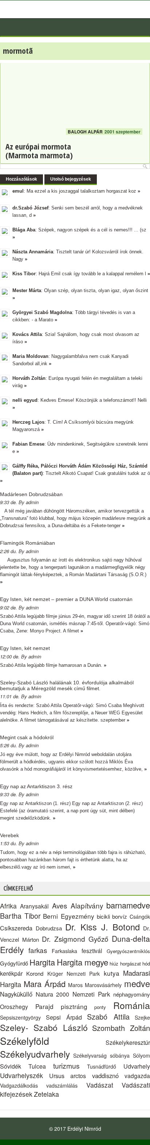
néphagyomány (131, 994)
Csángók (140, 916)
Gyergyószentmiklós (128, 951)
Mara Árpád (45, 983)
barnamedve (128, 905)
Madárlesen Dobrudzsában (31, 494)
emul (18, 191)
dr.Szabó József (30, 208)
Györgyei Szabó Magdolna (42, 312)
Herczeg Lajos (28, 422)
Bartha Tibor (20, 915)
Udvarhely (136, 1066)
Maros (75, 985)
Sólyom (141, 1055)
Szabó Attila (108, 1016)
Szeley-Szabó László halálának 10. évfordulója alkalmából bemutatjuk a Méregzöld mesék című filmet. (67, 685)
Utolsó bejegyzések (70, 179)
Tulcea (37, 1066)
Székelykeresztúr (128, 1042)
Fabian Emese (28, 444)
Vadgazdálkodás (19, 1085)
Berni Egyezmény (68, 916)
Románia (131, 1005)
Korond (34, 973)
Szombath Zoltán (121, 1028)
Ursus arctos (67, 1075)
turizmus (66, 1065)
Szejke (142, 1017)
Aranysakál (34, 906)
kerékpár (11, 973)
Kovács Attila (27, 334)
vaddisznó (105, 1075)
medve (137, 983)
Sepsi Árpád (64, 1017)
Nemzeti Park (91, 994)
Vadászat (99, 1084)
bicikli (103, 916)
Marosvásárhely (103, 985)
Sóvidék (10, 1066)
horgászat (130, 963)
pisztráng (74, 1006)
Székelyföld (24, 1040)
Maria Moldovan (30, 356)
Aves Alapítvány (77, 905)
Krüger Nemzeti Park (73, 973)
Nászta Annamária (32, 251)
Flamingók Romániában (27, 543)
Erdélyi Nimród (84, 1128)
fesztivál (92, 950)
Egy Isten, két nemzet (25, 648)
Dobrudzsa (49, 928)
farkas (37, 950)
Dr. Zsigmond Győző (75, 939)
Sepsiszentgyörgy (20, 1017)
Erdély (12, 950)
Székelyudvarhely (35, 1053)
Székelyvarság (90, 1055)
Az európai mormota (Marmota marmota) (39, 150)
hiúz (114, 963)
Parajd (44, 1006)
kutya (111, 973)
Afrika (8, 905)
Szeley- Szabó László (44, 1027)
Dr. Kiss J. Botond (102, 927)
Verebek (9, 835)
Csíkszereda (16, 927)
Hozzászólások (21, 179)
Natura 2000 (53, 994)
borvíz (119, 916)
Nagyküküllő (16, 994)
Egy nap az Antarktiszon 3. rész (36, 786)
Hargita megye (82, 962)
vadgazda (137, 1076)
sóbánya (120, 1055)
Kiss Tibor (24, 273)
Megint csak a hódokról (27, 737)
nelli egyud (25, 400)
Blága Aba (23, 230)
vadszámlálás (62, 1085)
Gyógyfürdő (14, 963)
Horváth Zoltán (29, 378)
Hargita (42, 962)
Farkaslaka (64, 951)
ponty (100, 1007)
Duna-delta (131, 938)
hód (146, 963)
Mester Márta (26, 290)
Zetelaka (46, 1094)
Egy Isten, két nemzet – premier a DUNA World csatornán (66, 599)
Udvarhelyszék (21, 1075)
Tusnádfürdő (101, 1066)
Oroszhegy (14, 1006)
